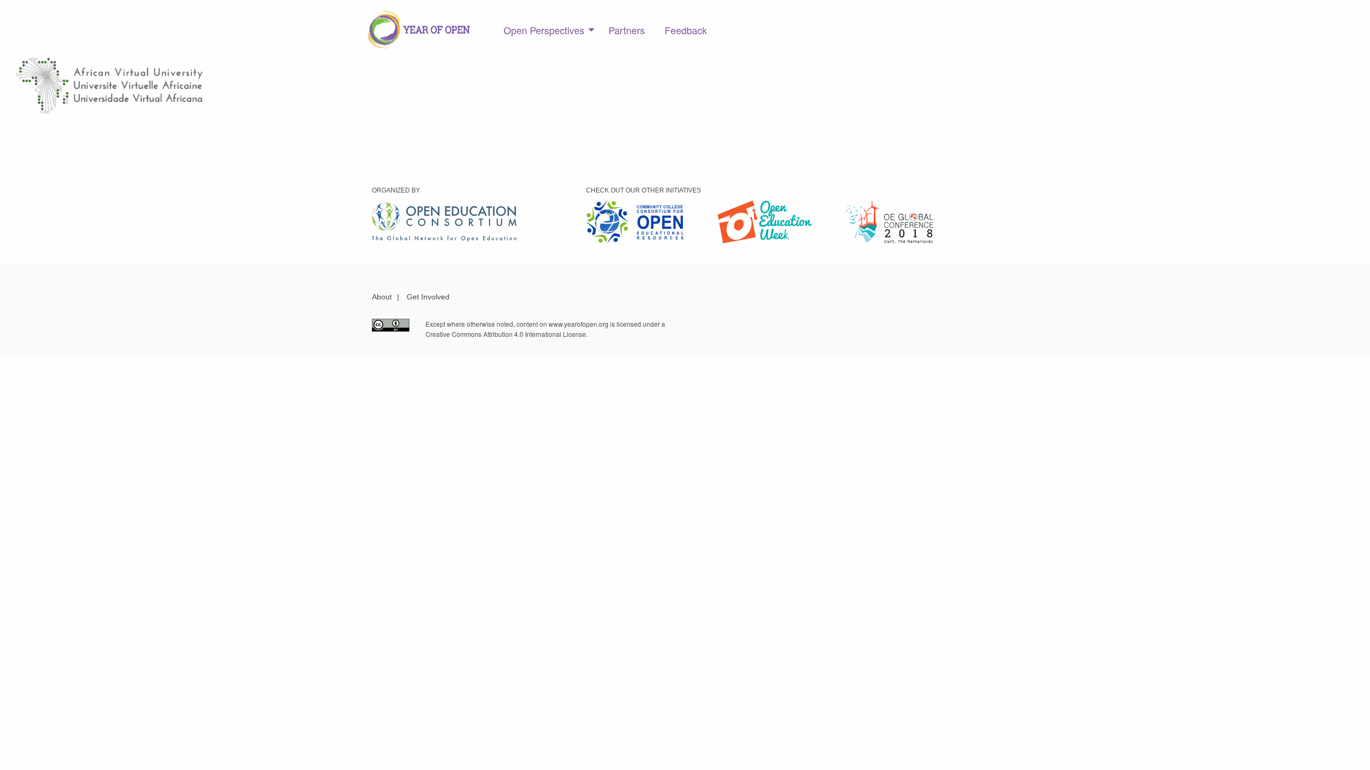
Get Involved (428, 296)
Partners (626, 30)
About (382, 296)
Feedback (686, 30)
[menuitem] (546, 30)
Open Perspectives (544, 30)
